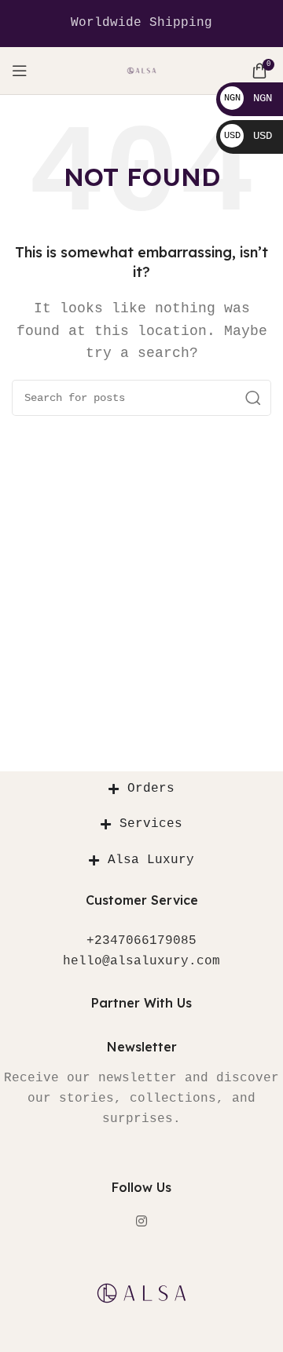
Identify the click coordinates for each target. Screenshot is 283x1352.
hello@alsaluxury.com (141, 961)
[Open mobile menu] (19, 70)
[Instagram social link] (141, 1221)
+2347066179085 (141, 941)
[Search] (253, 398)
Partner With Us (141, 1003)
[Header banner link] (141, 23)
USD (248, 135)
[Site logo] (142, 71)
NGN (248, 98)
